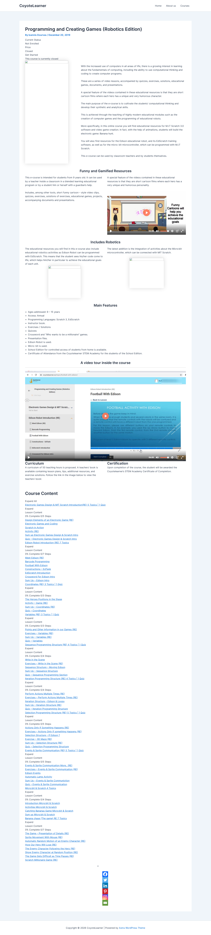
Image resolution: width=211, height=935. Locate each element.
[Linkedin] (105, 885)
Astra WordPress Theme (132, 927)
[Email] (105, 903)
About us (171, 5)
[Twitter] (105, 880)
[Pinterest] (105, 891)
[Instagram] (105, 897)
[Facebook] (105, 874)
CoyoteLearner (32, 5)
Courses (184, 5)
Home (158, 5)
